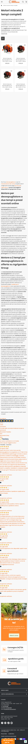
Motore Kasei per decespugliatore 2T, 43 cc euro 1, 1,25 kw (21, 60)
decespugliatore (11, 182)
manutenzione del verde (8, 184)
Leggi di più (4, 33)
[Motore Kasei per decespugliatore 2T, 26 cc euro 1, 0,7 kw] (21, 75)
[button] (26, 1)
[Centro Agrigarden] (14, 1)
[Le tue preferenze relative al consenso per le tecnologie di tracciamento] (25, 741)
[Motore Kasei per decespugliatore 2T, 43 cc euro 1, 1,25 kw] (21, 49)
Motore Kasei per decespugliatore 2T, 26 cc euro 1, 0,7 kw (21, 85)
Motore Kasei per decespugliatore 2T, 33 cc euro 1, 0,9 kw (7, 85)
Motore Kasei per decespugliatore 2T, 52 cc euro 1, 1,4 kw (7, 60)
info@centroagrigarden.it (10, 709)
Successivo (8, 444)
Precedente (2, 444)
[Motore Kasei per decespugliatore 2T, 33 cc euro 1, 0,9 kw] (7, 75)
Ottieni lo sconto (14, 635)
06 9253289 (5, 706)
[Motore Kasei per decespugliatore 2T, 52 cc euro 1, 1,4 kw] (7, 49)
